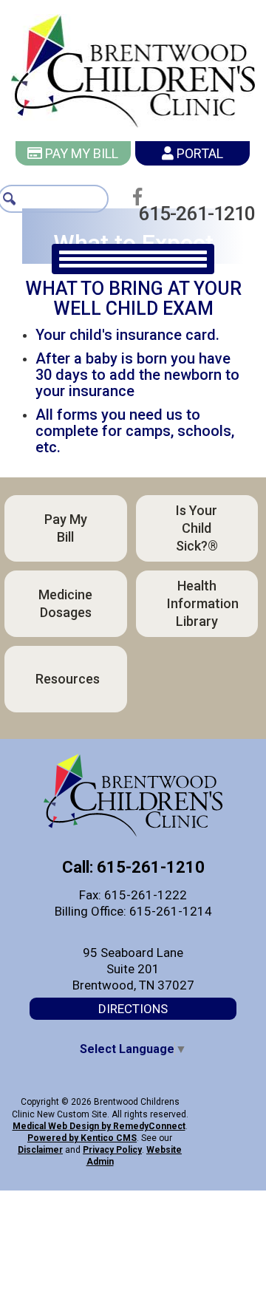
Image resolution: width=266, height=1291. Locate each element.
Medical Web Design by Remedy (99, 1126)
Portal (198, 153)
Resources (67, 679)
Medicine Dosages (65, 603)
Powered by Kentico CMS (82, 1138)
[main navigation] (133, 259)
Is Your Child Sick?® (197, 528)
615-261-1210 (201, 213)
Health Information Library (203, 603)
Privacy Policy (112, 1150)
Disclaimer (40, 1150)
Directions (133, 1008)
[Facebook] (141, 196)
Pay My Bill (80, 153)
